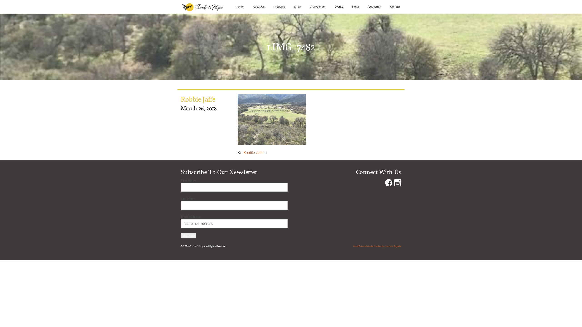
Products (279, 7)
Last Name (188, 199)
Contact (395, 7)
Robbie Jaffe (253, 152)
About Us (259, 7)
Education (375, 7)
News (355, 7)
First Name (188, 180)
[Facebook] (388, 183)
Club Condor (318, 7)
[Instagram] (397, 183)
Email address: (191, 217)
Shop (297, 7)
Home (240, 7)
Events (339, 7)
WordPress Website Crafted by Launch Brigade (377, 246)
